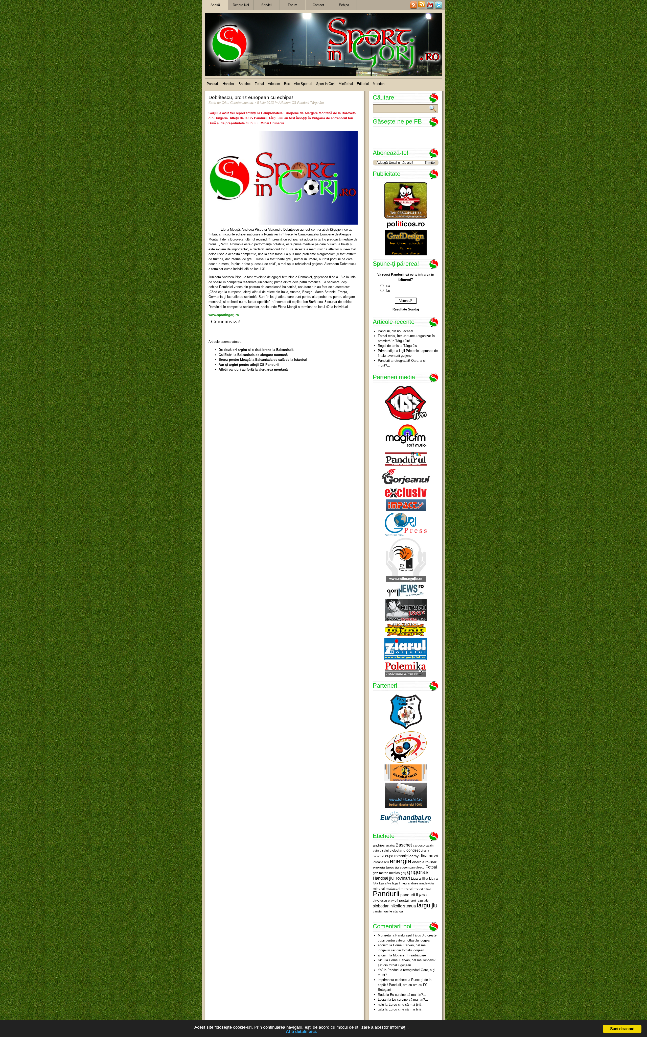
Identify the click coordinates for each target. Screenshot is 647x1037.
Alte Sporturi (303, 84)
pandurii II (409, 895)
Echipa (344, 5)
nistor (427, 888)
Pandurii (213, 84)
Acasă (215, 5)
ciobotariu (397, 850)
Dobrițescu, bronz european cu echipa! (251, 97)
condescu (414, 850)
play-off (393, 900)
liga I (396, 883)
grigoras (418, 872)
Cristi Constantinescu (237, 103)
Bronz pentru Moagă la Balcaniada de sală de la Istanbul (263, 359)
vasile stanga (393, 911)
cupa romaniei (396, 856)
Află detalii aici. (301, 1031)
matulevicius (426, 883)
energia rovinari (424, 862)
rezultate (423, 900)
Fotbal (259, 84)
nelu (381, 1004)
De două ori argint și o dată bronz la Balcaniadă (256, 350)
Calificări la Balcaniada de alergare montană (253, 355)
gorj (403, 873)
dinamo (426, 855)
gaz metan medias (386, 873)
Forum (292, 5)
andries (379, 845)
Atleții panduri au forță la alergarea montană (253, 369)
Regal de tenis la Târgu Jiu (397, 346)
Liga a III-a (419, 878)
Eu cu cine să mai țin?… (408, 995)
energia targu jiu (386, 867)
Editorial (363, 84)
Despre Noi (241, 5)
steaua (409, 905)
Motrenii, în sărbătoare (409, 955)
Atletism (274, 84)
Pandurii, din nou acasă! (395, 331)
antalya (390, 845)
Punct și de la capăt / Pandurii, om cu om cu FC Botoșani (404, 985)
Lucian (382, 999)
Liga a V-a (385, 883)
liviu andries (409, 883)
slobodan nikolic (387, 906)
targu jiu (427, 905)
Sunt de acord (622, 1029)
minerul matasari (386, 888)
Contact (318, 5)
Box (287, 84)
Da (388, 286)
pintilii (423, 895)
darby (414, 856)
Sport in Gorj (325, 84)
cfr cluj (384, 850)
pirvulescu (380, 900)
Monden (378, 84)
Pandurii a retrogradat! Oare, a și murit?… (402, 363)
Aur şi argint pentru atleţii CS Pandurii (249, 365)
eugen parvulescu (412, 867)
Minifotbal (346, 84)
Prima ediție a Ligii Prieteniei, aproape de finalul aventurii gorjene (408, 353)
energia (400, 860)
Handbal (229, 84)
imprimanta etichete (392, 980)
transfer (377, 911)
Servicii (266, 5)
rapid (413, 900)
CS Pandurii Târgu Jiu (308, 103)
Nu (388, 291)
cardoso (419, 845)
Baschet (245, 84)
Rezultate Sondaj (405, 309)
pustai (404, 900)
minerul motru (412, 888)
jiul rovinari (399, 878)
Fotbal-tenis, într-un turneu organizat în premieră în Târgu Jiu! (406, 338)
